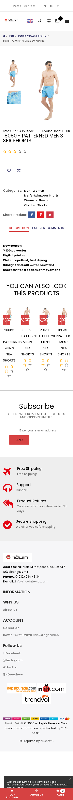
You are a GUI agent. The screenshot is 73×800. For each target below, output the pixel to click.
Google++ (15, 674)
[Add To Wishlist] (4, 320)
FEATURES (37, 228)
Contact (30, 6)
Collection (11, 628)
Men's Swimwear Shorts (32, 35)
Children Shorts (35, 205)
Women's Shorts (36, 200)
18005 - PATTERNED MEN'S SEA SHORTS (30, 342)
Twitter (12, 667)
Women (38, 191)
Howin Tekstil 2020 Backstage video (31, 635)
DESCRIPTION (19, 228)
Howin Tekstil (14, 723)
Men (11, 35)
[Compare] (8, 320)
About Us (10, 610)
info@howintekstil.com (31, 581)
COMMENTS (55, 228)
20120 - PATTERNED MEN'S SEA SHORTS (49, 342)
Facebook (13, 653)
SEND (19, 440)
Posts (17, 6)
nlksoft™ (47, 741)
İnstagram (14, 660)
